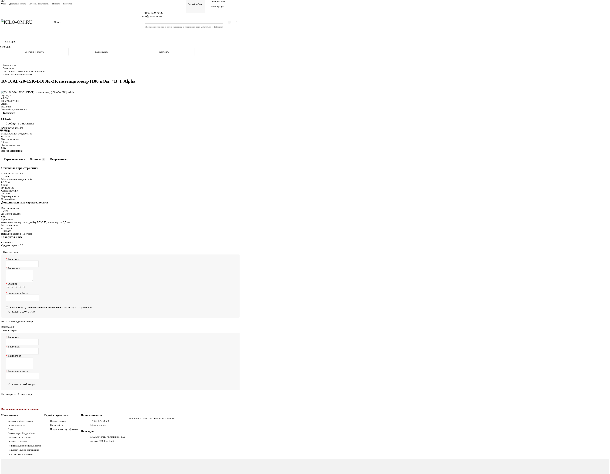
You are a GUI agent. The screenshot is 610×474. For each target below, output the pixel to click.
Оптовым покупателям (39, 4)
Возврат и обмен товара (20, 420)
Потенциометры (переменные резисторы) (24, 71)
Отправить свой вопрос (22, 384)
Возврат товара (58, 420)
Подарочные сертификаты (64, 429)
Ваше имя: (13, 259)
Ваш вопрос (14, 355)
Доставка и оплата (17, 4)
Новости (56, 4)
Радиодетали (9, 65)
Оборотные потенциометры (17, 73)
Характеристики (14, 159)
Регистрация (217, 6)
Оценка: (12, 283)
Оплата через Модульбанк (21, 433)
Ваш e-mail (14, 346)
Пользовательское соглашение (23, 449)
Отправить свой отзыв (21, 311)
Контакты (67, 4)
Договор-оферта (16, 425)
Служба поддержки (56, 415)
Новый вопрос (10, 330)
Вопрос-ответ (59, 159)
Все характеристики (12, 150)
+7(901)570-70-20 (99, 420)
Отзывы (37, 159)
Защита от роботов (18, 293)
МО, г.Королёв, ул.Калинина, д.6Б (107, 436)
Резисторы (8, 68)
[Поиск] (131, 22)
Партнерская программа (20, 454)
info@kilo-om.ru (152, 16)
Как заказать (101, 51)
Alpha (4, 103)
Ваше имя (13, 337)
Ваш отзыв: (14, 268)
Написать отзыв (10, 252)
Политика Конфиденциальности (24, 445)
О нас (3, 4)
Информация (9, 415)
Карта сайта (56, 425)
